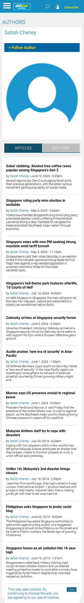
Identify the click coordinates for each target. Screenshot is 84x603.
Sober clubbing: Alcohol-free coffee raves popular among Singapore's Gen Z (38, 168)
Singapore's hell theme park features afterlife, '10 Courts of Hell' (42, 285)
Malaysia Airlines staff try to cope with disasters (35, 433)
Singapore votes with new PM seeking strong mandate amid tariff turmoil (41, 244)
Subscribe (71, 7)
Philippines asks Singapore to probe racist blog (38, 509)
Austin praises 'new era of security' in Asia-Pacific (39, 354)
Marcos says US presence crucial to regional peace (40, 395)
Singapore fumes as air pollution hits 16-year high (41, 550)
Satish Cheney (20, 33)
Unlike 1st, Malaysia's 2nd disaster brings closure (38, 471)
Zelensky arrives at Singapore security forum (41, 318)
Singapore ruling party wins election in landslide (35, 202)
